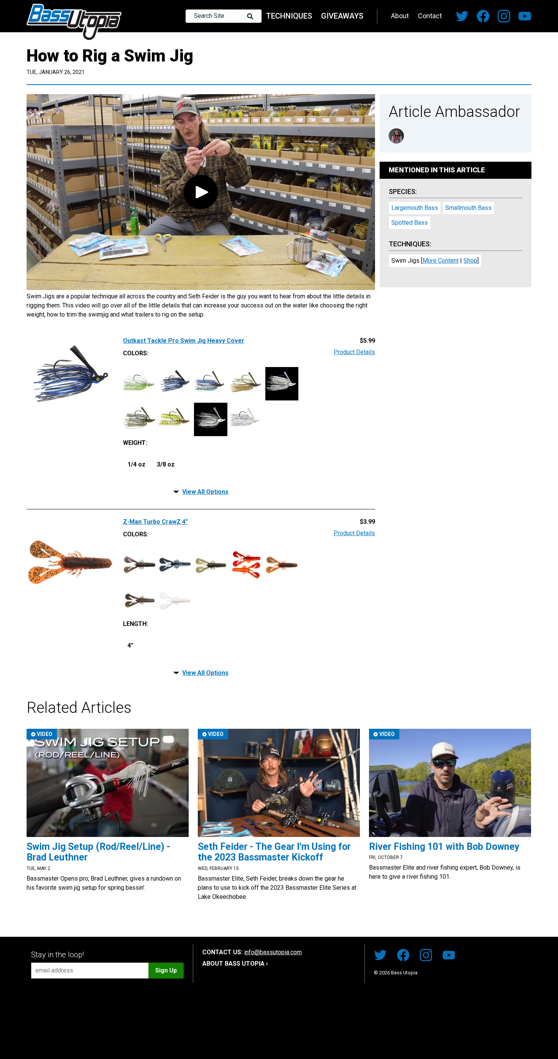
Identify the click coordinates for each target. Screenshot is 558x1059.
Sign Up (166, 970)
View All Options (205, 491)
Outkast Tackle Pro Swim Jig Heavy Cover (183, 340)
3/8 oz (166, 464)
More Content (440, 260)
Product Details (354, 352)
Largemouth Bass (414, 207)
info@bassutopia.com (273, 952)
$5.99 (367, 340)
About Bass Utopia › (235, 963)
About (400, 16)
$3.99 (367, 521)
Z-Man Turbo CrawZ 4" (155, 521)
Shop (470, 260)
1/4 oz (136, 464)
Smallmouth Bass (468, 207)
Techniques (289, 15)
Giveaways (342, 15)
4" (130, 645)
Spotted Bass (409, 222)
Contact (430, 16)
